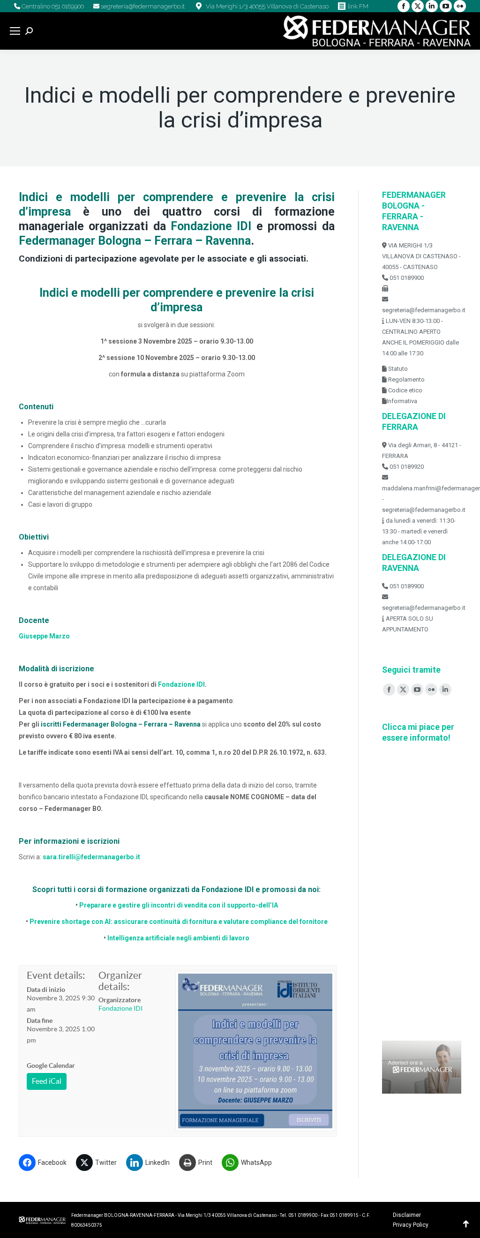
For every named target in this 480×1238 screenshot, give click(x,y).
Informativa (402, 401)
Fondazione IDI (181, 684)
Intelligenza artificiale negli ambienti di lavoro (177, 938)
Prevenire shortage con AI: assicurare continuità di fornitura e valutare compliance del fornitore (179, 921)
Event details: (56, 975)
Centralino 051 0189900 (52, 6)
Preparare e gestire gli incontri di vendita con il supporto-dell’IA (178, 905)
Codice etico (404, 390)
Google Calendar (51, 1065)
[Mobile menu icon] (15, 31)
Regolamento (406, 379)
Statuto (397, 368)
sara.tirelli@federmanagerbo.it (91, 857)
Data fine (39, 1020)
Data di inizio (46, 989)
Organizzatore (119, 1000)
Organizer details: (120, 981)
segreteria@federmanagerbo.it (142, 6)
